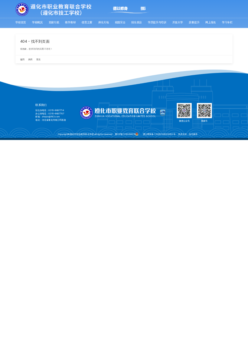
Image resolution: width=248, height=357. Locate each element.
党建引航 (54, 22)
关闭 (30, 59)
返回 (22, 59)
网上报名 (210, 22)
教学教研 (70, 22)
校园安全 (120, 22)
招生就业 (136, 22)
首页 (38, 59)
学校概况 (37, 22)
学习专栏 (227, 22)
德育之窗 (87, 22)
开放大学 (177, 22)
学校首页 (20, 22)
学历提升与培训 (157, 22)
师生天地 (103, 22)
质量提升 (194, 22)
